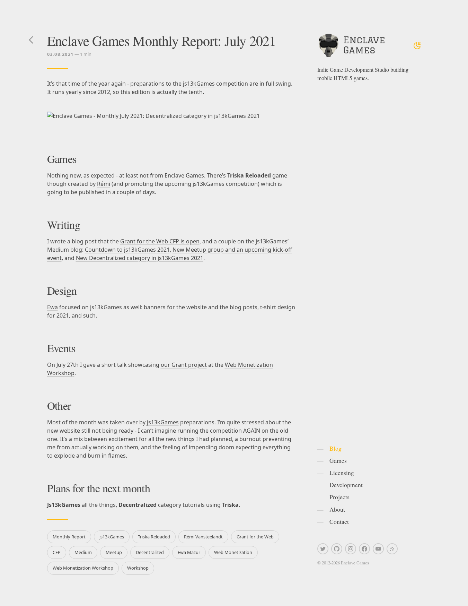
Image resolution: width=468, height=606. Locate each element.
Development (346, 485)
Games (338, 460)
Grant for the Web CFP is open (160, 241)
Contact (339, 521)
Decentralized (150, 552)
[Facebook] (364, 548)
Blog (335, 448)
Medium (83, 552)
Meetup (114, 552)
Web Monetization (233, 552)
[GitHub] (336, 548)
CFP (57, 552)
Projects (339, 497)
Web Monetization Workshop (83, 568)
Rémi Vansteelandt (203, 537)
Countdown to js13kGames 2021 (127, 249)
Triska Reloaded (154, 537)
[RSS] (392, 548)
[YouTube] (378, 548)
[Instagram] (350, 548)
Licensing (341, 472)
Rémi (103, 184)
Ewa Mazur (189, 552)
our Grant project (184, 365)
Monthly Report (69, 537)
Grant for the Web (255, 537)
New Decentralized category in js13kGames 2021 (139, 258)
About (337, 509)
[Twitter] (322, 548)
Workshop (138, 568)
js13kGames (199, 83)
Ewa (52, 307)
